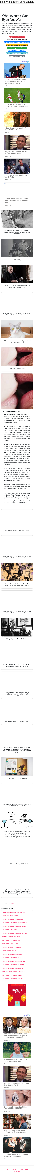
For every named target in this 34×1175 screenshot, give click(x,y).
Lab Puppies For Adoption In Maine (12, 975)
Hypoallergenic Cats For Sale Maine (12, 919)
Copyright (17, 1171)
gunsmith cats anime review (17, 56)
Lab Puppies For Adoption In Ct (11, 940)
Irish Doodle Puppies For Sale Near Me (13, 912)
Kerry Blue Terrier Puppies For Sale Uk (13, 972)
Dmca (7, 1169)
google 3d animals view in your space (17, 53)
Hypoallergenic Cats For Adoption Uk (12, 968)
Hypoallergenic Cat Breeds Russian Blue (13, 961)
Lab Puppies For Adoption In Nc (11, 958)
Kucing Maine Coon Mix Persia (11, 936)
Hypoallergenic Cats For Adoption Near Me (14, 933)
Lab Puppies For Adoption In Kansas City (14, 979)
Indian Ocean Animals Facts (10, 915)
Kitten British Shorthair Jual (10, 943)
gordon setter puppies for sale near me (17, 45)
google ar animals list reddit (17, 37)
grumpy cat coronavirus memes (17, 50)
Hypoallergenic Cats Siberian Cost (12, 954)
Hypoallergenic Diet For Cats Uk (11, 947)
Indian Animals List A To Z (9, 950)
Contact (15, 1169)
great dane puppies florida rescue (17, 48)
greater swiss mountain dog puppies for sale (17, 42)
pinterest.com (12, 904)
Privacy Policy (24, 1169)
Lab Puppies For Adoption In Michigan (13, 965)
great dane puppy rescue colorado (17, 39)
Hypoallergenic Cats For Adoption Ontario (14, 926)
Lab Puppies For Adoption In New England (14, 922)
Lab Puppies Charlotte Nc (9, 929)
